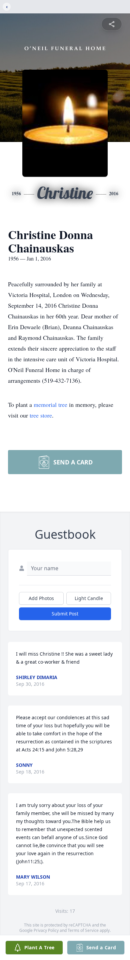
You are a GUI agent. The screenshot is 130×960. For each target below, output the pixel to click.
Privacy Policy (46, 930)
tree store (41, 415)
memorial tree (50, 404)
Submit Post (65, 613)
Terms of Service (83, 930)
